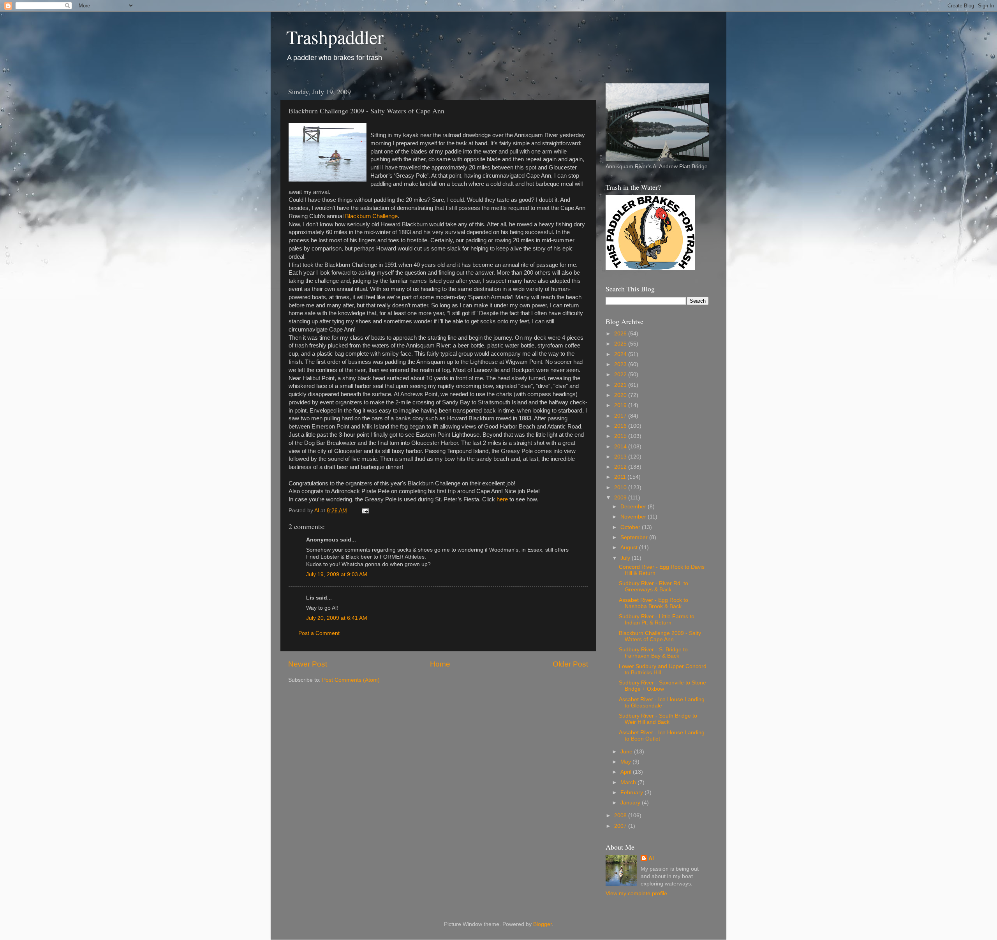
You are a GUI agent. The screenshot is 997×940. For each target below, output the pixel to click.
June (627, 752)
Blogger (542, 924)
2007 (621, 826)
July (626, 558)
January (631, 803)
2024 (621, 354)
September (634, 537)
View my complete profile (636, 893)
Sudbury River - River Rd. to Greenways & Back (653, 586)
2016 (621, 426)
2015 (621, 436)
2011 (620, 477)
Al (651, 858)
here (502, 499)
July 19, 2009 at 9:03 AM (336, 574)
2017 (621, 416)
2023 (621, 364)
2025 (621, 344)
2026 (621, 334)
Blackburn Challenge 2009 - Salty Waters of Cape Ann (660, 636)
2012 (621, 467)
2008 (621, 815)
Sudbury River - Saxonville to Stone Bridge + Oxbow (662, 686)
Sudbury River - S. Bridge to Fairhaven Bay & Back (653, 653)
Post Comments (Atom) (351, 680)
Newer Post (307, 664)
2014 (621, 447)
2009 (621, 498)
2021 (621, 385)
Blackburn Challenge (371, 216)
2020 (621, 395)
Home (440, 664)
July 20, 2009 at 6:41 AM (336, 618)
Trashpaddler (335, 36)
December (634, 507)
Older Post (570, 664)
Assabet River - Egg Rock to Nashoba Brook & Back (653, 603)
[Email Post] (364, 510)
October (631, 527)
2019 (621, 405)
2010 (621, 487)
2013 (621, 457)
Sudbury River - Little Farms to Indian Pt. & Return (656, 620)
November (634, 517)
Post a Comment (319, 633)
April (626, 772)
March (629, 782)
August (629, 547)
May (626, 762)
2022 (621, 374)
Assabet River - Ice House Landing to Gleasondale (662, 703)
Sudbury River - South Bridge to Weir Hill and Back (658, 719)
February (632, 792)
